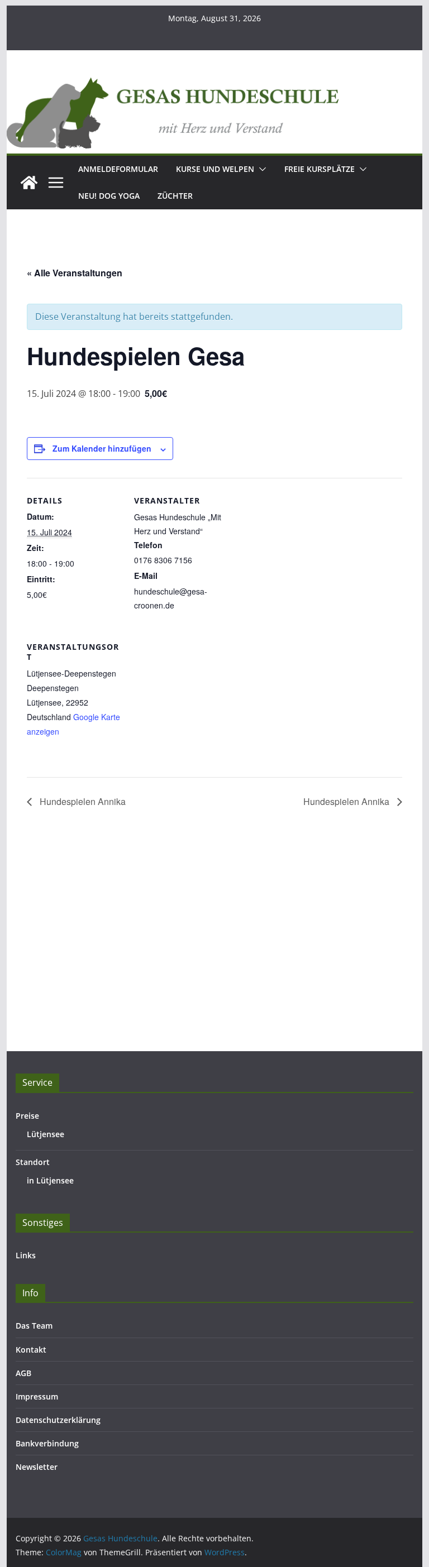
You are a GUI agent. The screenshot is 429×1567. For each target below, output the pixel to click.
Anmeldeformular (118, 169)
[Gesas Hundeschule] (29, 182)
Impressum (37, 1396)
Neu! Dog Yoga (109, 195)
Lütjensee (45, 1134)
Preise (27, 1115)
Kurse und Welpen (215, 169)
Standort (33, 1162)
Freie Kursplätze (319, 169)
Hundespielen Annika (81, 801)
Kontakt (31, 1349)
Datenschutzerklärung (58, 1420)
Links (26, 1255)
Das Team (34, 1325)
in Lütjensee (50, 1180)
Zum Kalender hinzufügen (102, 448)
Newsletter (37, 1466)
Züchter (175, 195)
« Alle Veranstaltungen (74, 272)
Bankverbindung (47, 1443)
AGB (23, 1373)
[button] (260, 169)
